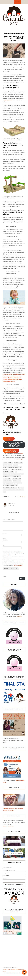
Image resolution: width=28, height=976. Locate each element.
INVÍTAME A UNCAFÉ (9, 439)
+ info (20, 552)
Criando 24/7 (12, 503)
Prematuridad (6, 875)
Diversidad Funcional (8, 471)
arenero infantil (7, 100)
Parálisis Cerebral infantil (9, 870)
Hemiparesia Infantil (7, 867)
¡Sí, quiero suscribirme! (8, 826)
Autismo (5, 878)
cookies (4, 971)
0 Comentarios (6, 496)
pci (22, 487)
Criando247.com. (6, 969)
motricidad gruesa (17, 483)
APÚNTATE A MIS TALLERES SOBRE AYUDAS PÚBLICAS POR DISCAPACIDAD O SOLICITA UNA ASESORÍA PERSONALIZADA (14, 444)
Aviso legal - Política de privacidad (17, 969)
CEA (21, 467)
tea (4, 492)
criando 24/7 (6, 469)
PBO (19, 487)
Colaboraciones (19, 33)
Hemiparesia (6, 476)
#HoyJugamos (8, 33)
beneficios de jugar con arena (10, 467)
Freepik (21, 453)
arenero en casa (18, 462)
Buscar (4, 576)
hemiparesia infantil (16, 476)
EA (16, 471)
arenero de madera (8, 462)
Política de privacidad (18, 565)
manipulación (16, 480)
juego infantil (7, 478)
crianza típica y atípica (16, 469)
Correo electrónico (5, 539)
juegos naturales (16, 478)
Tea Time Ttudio (12, 973)
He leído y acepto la (13, 565)
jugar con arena (7, 480)
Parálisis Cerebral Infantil (9, 487)
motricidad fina (7, 483)
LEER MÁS (19, 616)
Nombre (5, 533)
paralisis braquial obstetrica (10, 485)
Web (4, 545)
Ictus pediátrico (6, 873)
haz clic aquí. (20, 459)
